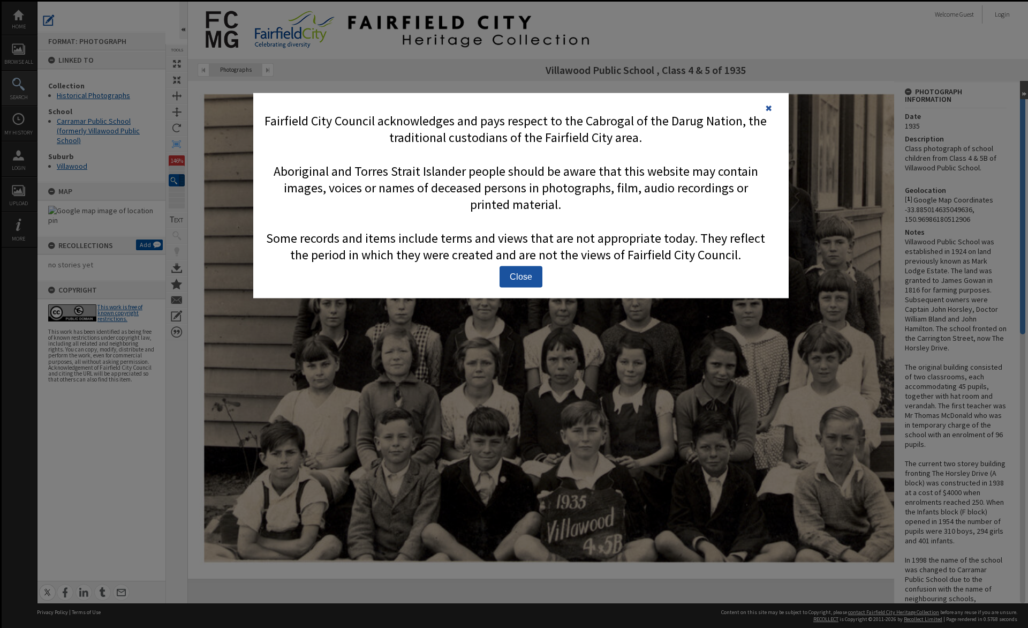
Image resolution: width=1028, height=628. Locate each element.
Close (521, 276)
